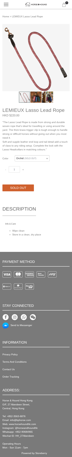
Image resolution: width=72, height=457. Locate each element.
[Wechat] (33, 317)
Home (5, 16)
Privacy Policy (10, 354)
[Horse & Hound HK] (36, 4)
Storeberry (41, 453)
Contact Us (8, 369)
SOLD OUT (18, 188)
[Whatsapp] (24, 317)
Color (5, 158)
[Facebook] (5, 317)
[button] (66, 27)
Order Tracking (10, 376)
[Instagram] (15, 317)
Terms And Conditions (14, 361)
